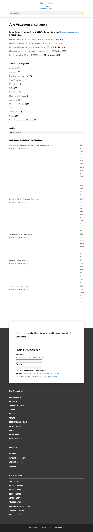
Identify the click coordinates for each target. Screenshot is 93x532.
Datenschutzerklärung (52, 528)
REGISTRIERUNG (15, 494)
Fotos (11, 88)
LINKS (11, 430)
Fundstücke (13, 92)
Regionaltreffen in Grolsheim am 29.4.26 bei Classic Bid (31, 39)
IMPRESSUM (34, 528)
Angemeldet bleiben (26, 370)
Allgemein (13, 72)
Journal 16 (13, 100)
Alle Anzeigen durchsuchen (70, 32)
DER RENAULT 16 (15, 397)
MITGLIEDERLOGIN (16, 486)
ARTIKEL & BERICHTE (16, 426)
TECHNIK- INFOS (15, 502)
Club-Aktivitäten (16, 80)
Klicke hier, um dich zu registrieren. (43, 377)
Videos (12, 116)
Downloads (13, 84)
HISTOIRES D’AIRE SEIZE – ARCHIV (21, 506)
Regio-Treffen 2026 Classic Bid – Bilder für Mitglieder (30, 43)
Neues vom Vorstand (17, 104)
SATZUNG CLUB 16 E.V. (17, 458)
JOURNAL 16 (13, 466)
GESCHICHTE (14, 401)
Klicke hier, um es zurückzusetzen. (46, 373)
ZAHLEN (12, 410)
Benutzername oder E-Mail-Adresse (30, 358)
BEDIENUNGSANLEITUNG (18, 422)
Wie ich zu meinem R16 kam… (21, 120)
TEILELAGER (13, 482)
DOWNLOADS (14, 434)
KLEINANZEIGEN (15, 515)
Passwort (19, 364)
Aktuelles (13, 68)
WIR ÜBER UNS (14, 454)
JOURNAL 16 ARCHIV (16, 510)
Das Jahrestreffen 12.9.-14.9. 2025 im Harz (26, 55)
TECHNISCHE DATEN (16, 406)
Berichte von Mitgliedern (19, 76)
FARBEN (12, 414)
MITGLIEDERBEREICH (16, 490)
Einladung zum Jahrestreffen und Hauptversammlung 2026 (32, 51)
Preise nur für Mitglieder (19, 148)
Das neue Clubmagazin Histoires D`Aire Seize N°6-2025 (31, 47)
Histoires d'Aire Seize (17, 96)
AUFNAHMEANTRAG (16, 462)
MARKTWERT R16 (15, 439)
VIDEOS (12, 418)
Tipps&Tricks (14, 112)
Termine (12, 108)
